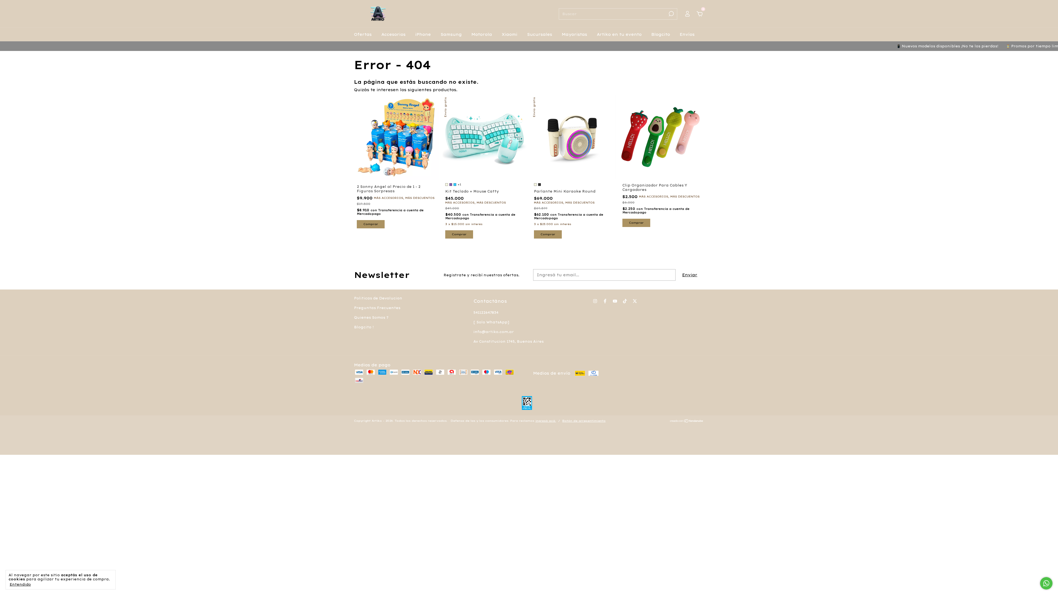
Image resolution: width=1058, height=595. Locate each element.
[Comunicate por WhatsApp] (1046, 583)
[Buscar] (671, 13)
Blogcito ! (364, 327)
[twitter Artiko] (635, 301)
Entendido (20, 584)
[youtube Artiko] (615, 301)
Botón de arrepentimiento (584, 421)
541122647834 (485, 312)
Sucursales (539, 34)
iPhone (423, 34)
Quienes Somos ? (371, 317)
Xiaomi (509, 34)
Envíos (687, 34)
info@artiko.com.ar (493, 332)
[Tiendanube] (687, 421)
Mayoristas (574, 34)
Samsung (451, 34)
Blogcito (660, 34)
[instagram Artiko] (595, 301)
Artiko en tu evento (619, 34)
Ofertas (363, 34)
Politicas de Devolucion (378, 298)
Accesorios (393, 34)
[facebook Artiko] (605, 301)
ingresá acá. (545, 421)
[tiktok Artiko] (625, 301)
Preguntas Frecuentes (377, 308)
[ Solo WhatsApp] (491, 322)
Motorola (481, 34)
